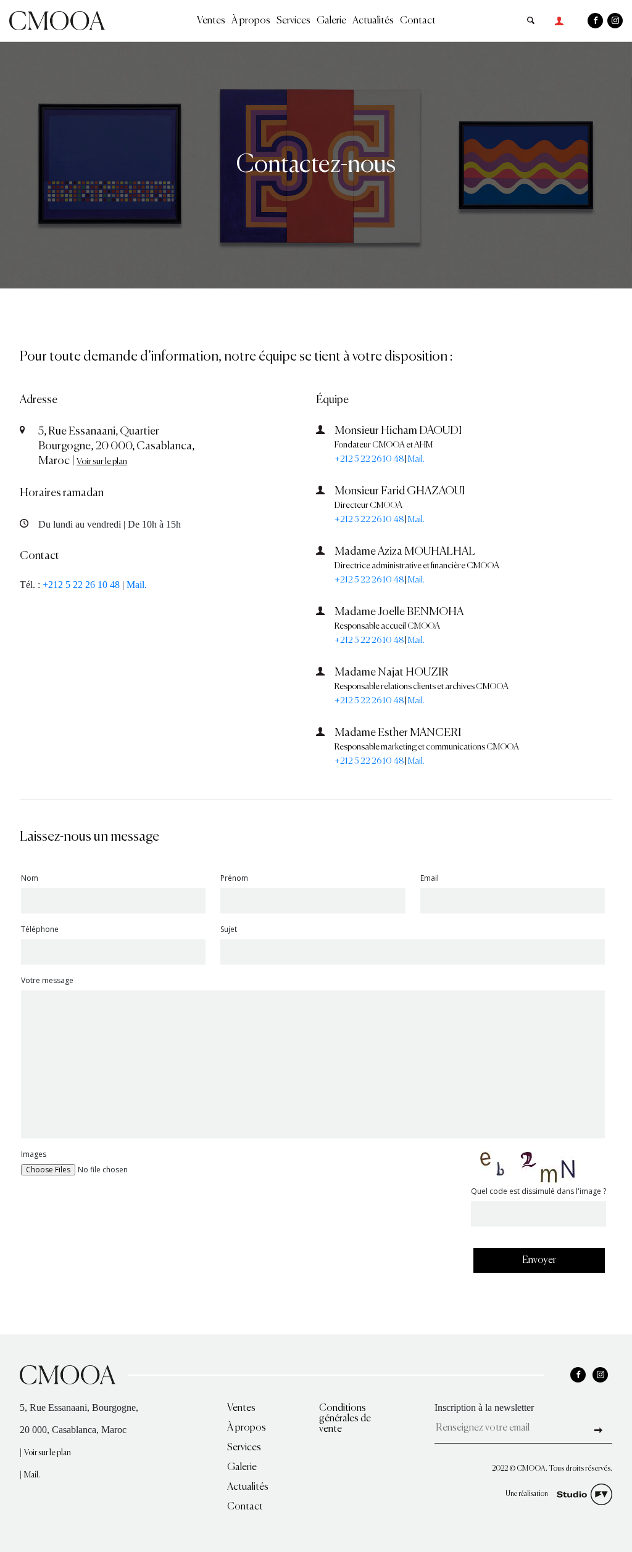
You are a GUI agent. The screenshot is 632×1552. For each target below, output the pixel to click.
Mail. (137, 584)
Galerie (331, 21)
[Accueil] (57, 19)
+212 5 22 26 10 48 (81, 584)
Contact (418, 21)
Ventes (211, 21)
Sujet (228, 930)
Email (429, 879)
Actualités (373, 21)
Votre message (47, 981)
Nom (29, 879)
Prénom (234, 879)
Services (293, 21)
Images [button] (33, 1154)
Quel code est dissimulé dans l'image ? (538, 1192)
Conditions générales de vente (345, 1418)
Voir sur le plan (102, 461)
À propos (250, 21)
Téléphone (40, 930)
